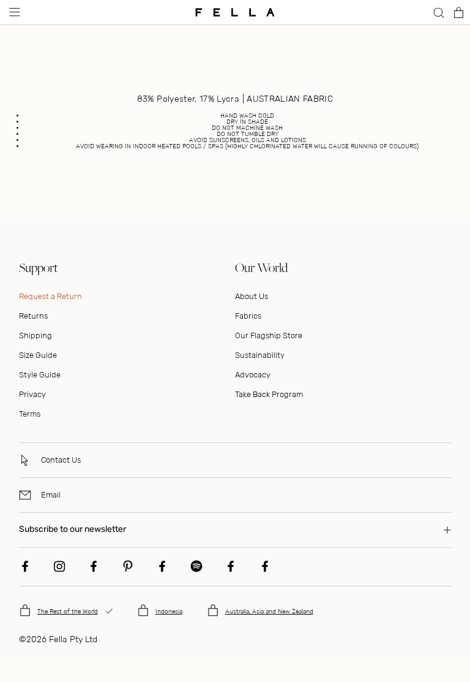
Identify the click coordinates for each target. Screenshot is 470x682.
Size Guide (38, 355)
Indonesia (168, 611)
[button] (13, 12)
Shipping (35, 335)
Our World (261, 267)
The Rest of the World (67, 611)
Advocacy (252, 374)
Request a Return (50, 296)
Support (38, 267)
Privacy (32, 394)
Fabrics (248, 315)
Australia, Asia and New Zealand (269, 611)
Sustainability (260, 355)
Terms (29, 414)
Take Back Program (269, 394)
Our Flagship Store (268, 335)
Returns (33, 315)
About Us (251, 296)
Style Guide (40, 374)
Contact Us (61, 459)
